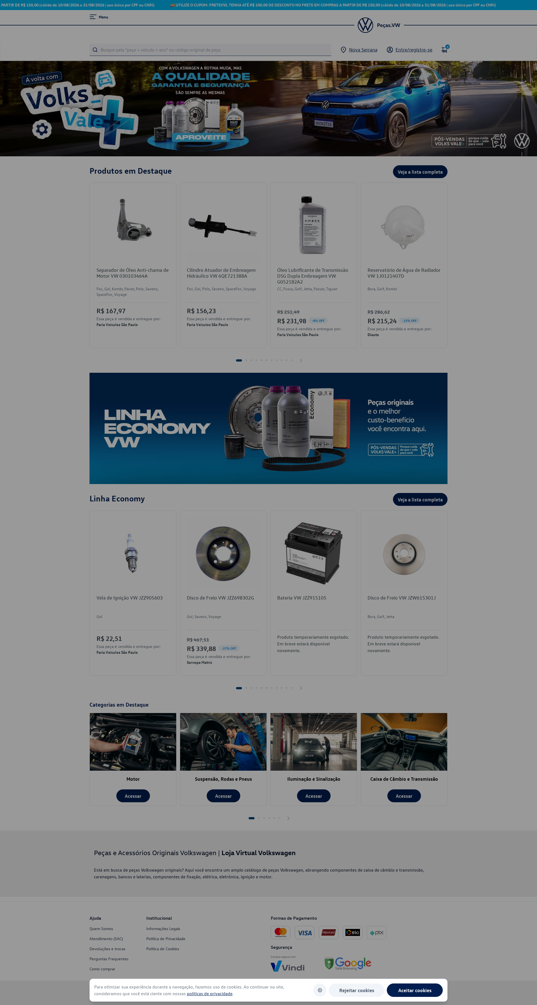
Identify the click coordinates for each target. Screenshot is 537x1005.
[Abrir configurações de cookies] (319, 990)
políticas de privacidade (209, 993)
